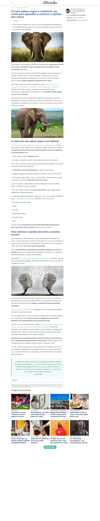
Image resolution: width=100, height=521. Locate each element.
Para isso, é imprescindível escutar (22, 309)
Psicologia (14, 410)
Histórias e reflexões (21, 7)
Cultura (13, 7)
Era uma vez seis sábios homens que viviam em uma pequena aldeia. (33, 145)
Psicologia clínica (75, 410)
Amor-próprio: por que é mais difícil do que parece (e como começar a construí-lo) (40, 414)
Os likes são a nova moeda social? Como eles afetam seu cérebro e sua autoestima (59, 441)
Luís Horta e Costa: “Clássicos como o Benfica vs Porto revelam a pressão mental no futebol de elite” (19, 414)
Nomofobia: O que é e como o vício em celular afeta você (79, 414)
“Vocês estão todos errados (24, 198)
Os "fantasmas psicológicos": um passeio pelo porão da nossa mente (78, 441)
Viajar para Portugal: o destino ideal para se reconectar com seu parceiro (59, 414)
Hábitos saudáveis (16, 437)
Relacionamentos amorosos (58, 410)
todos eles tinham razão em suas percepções (34, 258)
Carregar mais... (50, 447)
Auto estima (34, 410)
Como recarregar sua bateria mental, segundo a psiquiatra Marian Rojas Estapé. (20, 441)
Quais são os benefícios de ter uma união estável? (40, 441)
